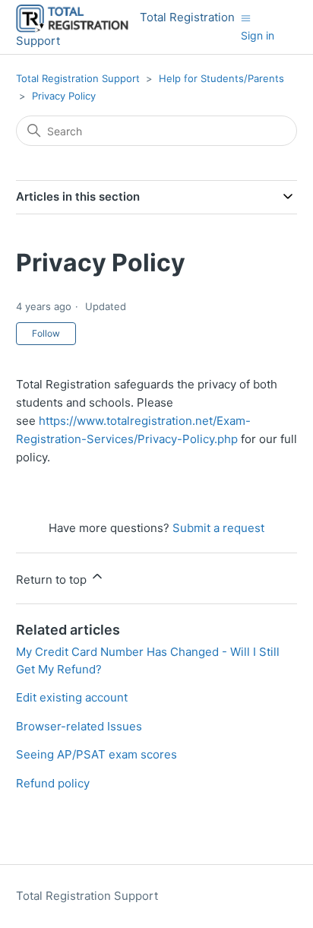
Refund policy (53, 783)
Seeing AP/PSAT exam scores (96, 754)
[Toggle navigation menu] (246, 17)
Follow (46, 333)
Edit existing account (72, 697)
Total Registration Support (78, 78)
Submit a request (218, 528)
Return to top (53, 579)
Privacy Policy (64, 96)
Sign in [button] (257, 35)
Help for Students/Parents (221, 78)
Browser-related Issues (79, 726)
